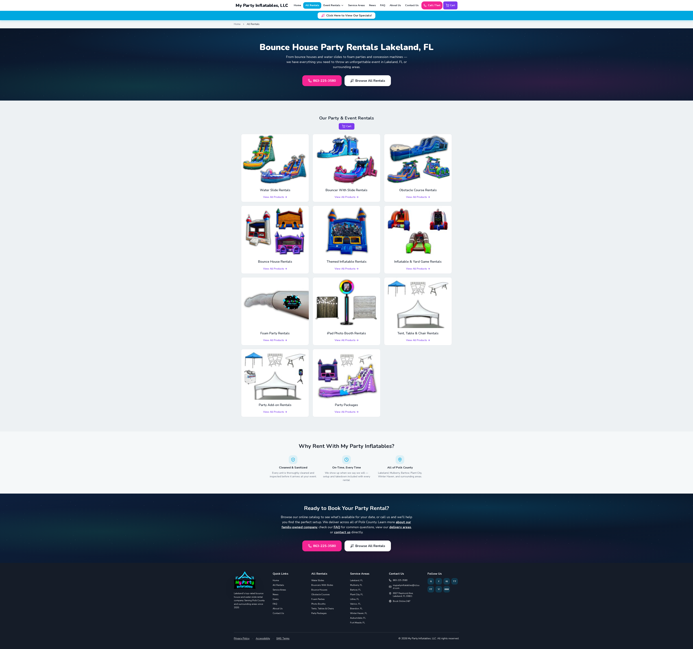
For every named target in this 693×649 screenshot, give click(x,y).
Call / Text (434, 5)
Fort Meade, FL (357, 622)
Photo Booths (318, 603)
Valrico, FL (355, 603)
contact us (342, 532)
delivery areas (400, 527)
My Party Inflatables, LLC (262, 5)
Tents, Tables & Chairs (322, 608)
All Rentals (312, 5)
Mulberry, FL (356, 585)
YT (430, 589)
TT (454, 581)
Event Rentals (331, 5)
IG (447, 581)
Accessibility (263, 638)
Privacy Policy (241, 638)
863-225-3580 (324, 81)
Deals (276, 599)
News (372, 5)
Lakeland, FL (356, 580)
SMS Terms (282, 638)
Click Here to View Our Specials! (349, 16)
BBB (446, 589)
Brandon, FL (356, 608)
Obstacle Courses (320, 594)
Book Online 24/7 (401, 601)
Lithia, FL (354, 599)
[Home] (245, 582)
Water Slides (317, 580)
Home (297, 5)
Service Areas (356, 5)
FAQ (382, 5)
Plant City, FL (356, 594)
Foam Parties (318, 599)
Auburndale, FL (358, 618)
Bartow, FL (355, 589)
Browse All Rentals (370, 81)
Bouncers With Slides (322, 585)
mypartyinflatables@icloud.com (406, 587)
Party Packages (319, 613)
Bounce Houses (319, 589)
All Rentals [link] (253, 24)
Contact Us (412, 5)
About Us (395, 5)
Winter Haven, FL (358, 613)
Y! (439, 589)
